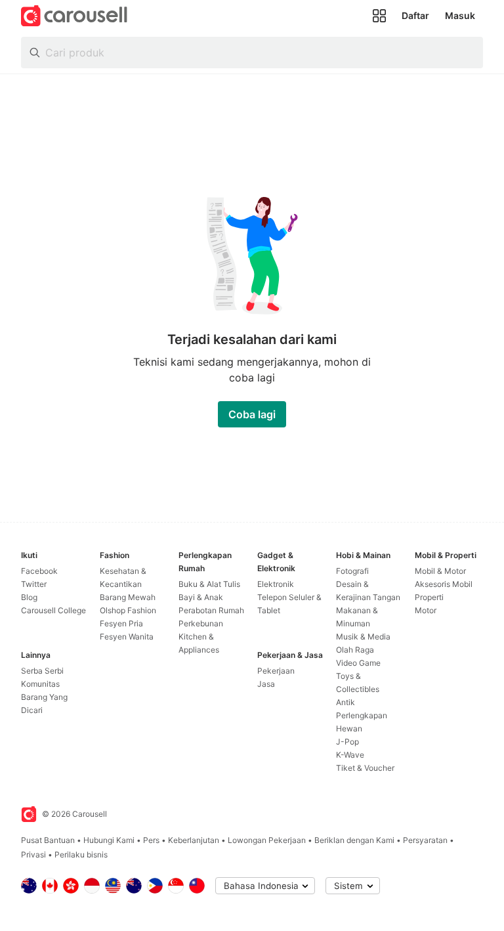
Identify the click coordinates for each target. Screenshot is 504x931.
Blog (29, 597)
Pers (151, 840)
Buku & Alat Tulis (209, 584)
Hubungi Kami (109, 840)
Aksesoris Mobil (443, 584)
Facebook (39, 571)
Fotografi (352, 571)
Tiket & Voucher (365, 768)
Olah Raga (355, 650)
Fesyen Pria (121, 623)
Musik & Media (363, 636)
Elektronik (275, 584)
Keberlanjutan (193, 840)
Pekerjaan (276, 671)
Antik (345, 702)
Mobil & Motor (440, 571)
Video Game (358, 663)
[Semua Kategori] (379, 16)
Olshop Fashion (128, 610)
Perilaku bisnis (81, 854)
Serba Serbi (42, 671)
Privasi (33, 854)
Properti (429, 597)
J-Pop (347, 742)
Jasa (266, 684)
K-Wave (350, 755)
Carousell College (53, 610)
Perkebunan (200, 623)
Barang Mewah (128, 597)
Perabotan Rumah (211, 610)
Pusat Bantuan (48, 840)
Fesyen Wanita (127, 636)
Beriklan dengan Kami (354, 840)
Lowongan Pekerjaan (267, 840)
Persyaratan (425, 840)
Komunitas (40, 684)
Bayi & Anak (200, 597)
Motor (425, 610)
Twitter (34, 584)
